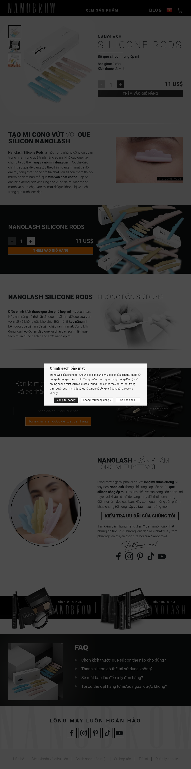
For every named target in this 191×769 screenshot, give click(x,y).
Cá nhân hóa (127, 400)
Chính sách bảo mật (67, 368)
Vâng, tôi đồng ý (66, 400)
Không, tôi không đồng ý (97, 400)
